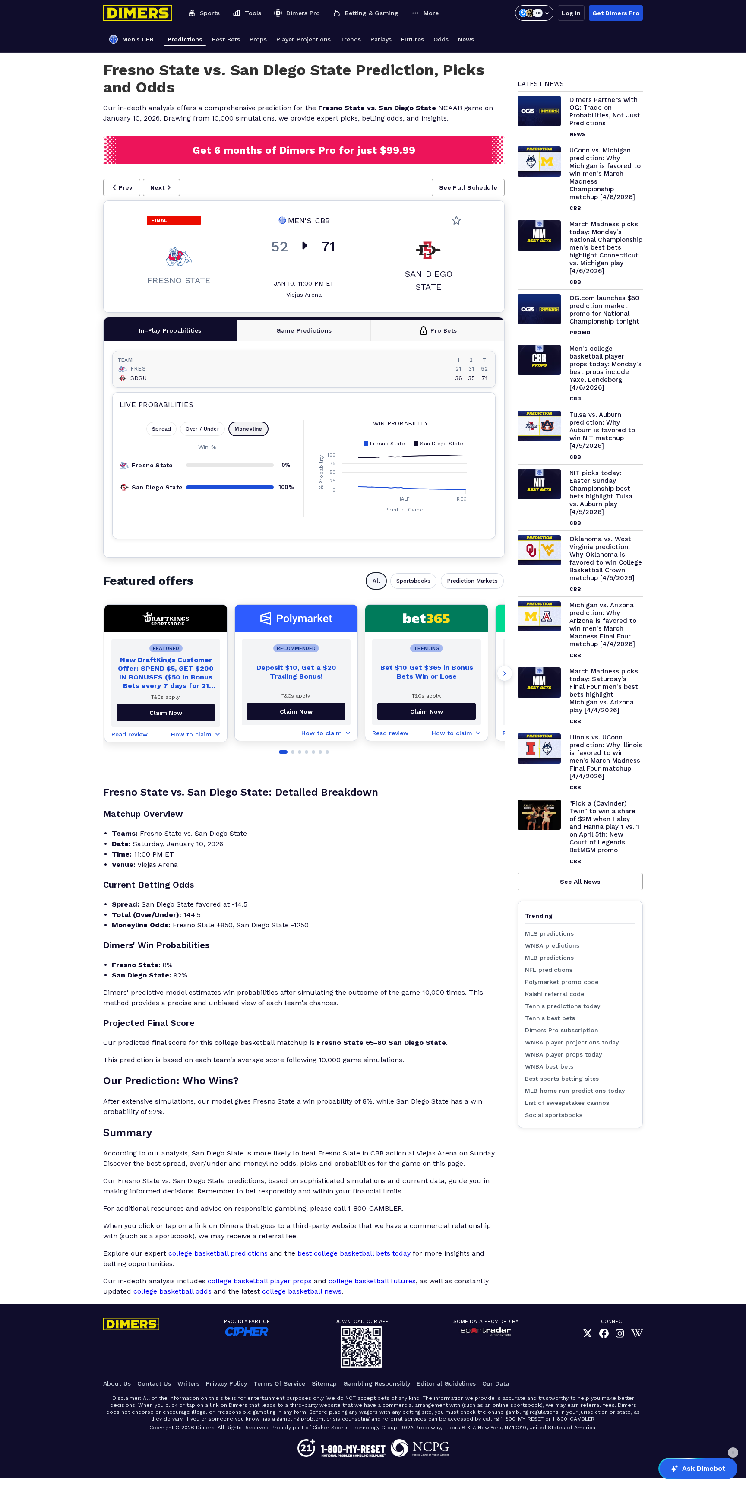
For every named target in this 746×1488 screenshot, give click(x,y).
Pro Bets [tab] (443, 330)
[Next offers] (504, 673)
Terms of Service (279, 1383)
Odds (441, 39)
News (466, 39)
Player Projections (303, 39)
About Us (117, 1383)
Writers (188, 1383)
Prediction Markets (472, 580)
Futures (412, 39)
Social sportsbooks (553, 1114)
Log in (571, 13)
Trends (350, 39)
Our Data (495, 1383)
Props (258, 39)
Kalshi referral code (554, 993)
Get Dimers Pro (615, 13)
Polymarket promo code (561, 981)
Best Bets (226, 39)
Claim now (165, 712)
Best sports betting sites (562, 1078)
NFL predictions (548, 969)
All (376, 580)
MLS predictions (549, 933)
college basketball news (301, 1291)
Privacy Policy (226, 1383)
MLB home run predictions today (575, 1090)
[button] (121, 187)
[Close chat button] (733, 1452)
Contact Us (154, 1383)
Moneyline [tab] (248, 429)
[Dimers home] (137, 13)
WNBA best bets (549, 1066)
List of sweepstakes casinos (567, 1102)
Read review (129, 734)
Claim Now (296, 711)
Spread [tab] (161, 429)
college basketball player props (260, 1281)
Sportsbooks (413, 580)
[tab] (170, 330)
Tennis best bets (550, 1018)
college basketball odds (172, 1291)
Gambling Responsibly (376, 1383)
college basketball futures (372, 1281)
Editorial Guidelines (446, 1383)
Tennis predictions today (562, 1006)
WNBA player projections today (572, 1042)
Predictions (185, 39)
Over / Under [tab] (202, 429)
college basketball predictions (218, 1253)
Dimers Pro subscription (561, 1030)
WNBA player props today (563, 1054)
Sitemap (324, 1383)
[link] (587, 1333)
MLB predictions (549, 957)
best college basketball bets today (354, 1253)
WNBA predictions (552, 945)
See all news (580, 881)
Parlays (381, 39)
